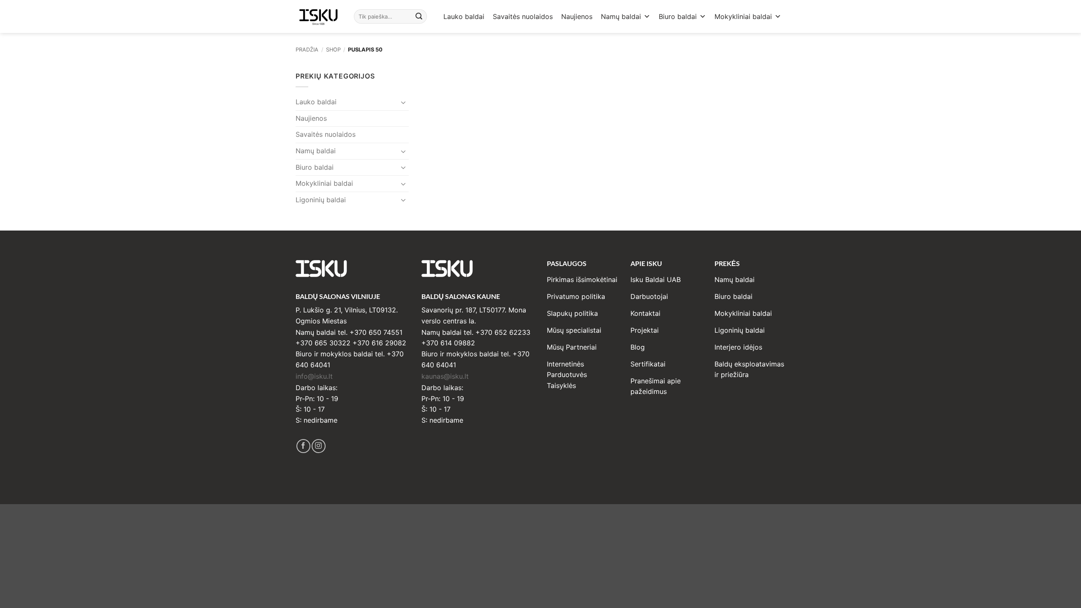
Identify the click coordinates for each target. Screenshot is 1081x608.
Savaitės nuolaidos (523, 16)
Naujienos (576, 16)
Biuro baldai (678, 16)
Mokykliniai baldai (743, 16)
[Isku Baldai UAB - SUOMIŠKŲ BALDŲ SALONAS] (318, 16)
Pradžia (307, 49)
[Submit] (419, 16)
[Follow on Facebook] (303, 446)
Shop (333, 49)
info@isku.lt (314, 376)
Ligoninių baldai (321, 199)
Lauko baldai (463, 16)
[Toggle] (404, 102)
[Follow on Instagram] (319, 446)
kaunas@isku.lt (445, 376)
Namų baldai (621, 16)
